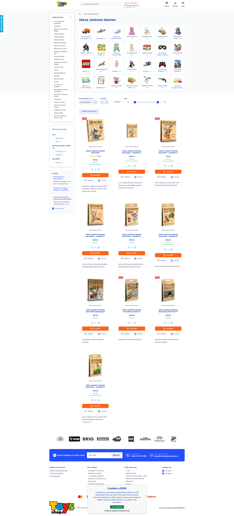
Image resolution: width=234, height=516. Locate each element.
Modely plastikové (59, 73)
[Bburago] (74, 439)
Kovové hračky (58, 67)
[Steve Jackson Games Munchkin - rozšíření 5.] (95, 214)
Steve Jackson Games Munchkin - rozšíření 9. (168, 235)
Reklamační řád (131, 473)
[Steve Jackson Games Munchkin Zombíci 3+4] (168, 289)
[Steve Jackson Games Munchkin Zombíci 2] (132, 289)
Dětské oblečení (59, 34)
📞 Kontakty (92, 481)
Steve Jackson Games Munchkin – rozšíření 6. (95, 386)
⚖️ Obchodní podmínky (95, 476)
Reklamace (129, 481)
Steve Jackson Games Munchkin (95, 152)
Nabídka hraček (57, 17)
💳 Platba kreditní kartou (96, 484)
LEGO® (56, 70)
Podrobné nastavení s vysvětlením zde (117, 510)
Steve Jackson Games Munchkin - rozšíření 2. (131, 152)
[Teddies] (159, 439)
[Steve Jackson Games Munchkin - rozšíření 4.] (168, 130)
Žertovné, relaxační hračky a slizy (60, 117)
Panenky (56, 76)
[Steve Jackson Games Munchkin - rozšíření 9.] (168, 214)
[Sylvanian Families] (145, 439)
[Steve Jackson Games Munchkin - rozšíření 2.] (132, 130)
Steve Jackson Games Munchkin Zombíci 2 (131, 311)
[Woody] (174, 439)
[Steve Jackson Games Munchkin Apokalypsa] (95, 289)
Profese (56, 82)
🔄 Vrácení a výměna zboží (97, 479)
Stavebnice (57, 99)
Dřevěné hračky (59, 40)
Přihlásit (116, 455)
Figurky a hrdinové (60, 46)
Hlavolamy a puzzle (60, 49)
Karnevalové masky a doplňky (61, 63)
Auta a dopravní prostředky (59, 22)
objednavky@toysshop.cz (131, 5)
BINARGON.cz (181, 508)
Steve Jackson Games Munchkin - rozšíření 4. (168, 152)
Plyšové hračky (58, 79)
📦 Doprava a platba (94, 473)
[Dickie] (117, 439)
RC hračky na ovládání (58, 86)
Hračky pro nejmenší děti (60, 52)
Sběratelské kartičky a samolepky (61, 90)
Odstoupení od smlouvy (96, 471)
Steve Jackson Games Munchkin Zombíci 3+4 (168, 311)
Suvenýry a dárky (59, 102)
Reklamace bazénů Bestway (135, 479)
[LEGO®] (131, 439)
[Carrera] (103, 439)
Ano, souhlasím (117, 507)
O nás (128, 471)
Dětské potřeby (59, 37)
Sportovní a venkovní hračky (60, 95)
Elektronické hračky (60, 43)
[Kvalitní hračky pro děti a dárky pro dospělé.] (80, 14)
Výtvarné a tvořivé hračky (60, 106)
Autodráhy (57, 26)
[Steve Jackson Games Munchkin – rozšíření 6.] (95, 365)
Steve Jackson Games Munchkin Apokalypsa (95, 311)
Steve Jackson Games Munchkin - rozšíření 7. (131, 235)
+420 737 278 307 (130, 3)
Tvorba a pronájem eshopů (167, 508)
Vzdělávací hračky (60, 110)
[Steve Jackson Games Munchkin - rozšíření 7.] (132, 214)
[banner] (61, 5)
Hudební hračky (59, 59)
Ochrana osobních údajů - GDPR (136, 476)
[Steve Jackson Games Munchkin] (95, 130)
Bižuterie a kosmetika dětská (60, 30)
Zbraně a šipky (58, 113)
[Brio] (89, 439)
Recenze (128, 484)
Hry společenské (59, 56)
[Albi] (60, 439)
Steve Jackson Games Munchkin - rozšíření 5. (95, 235)
